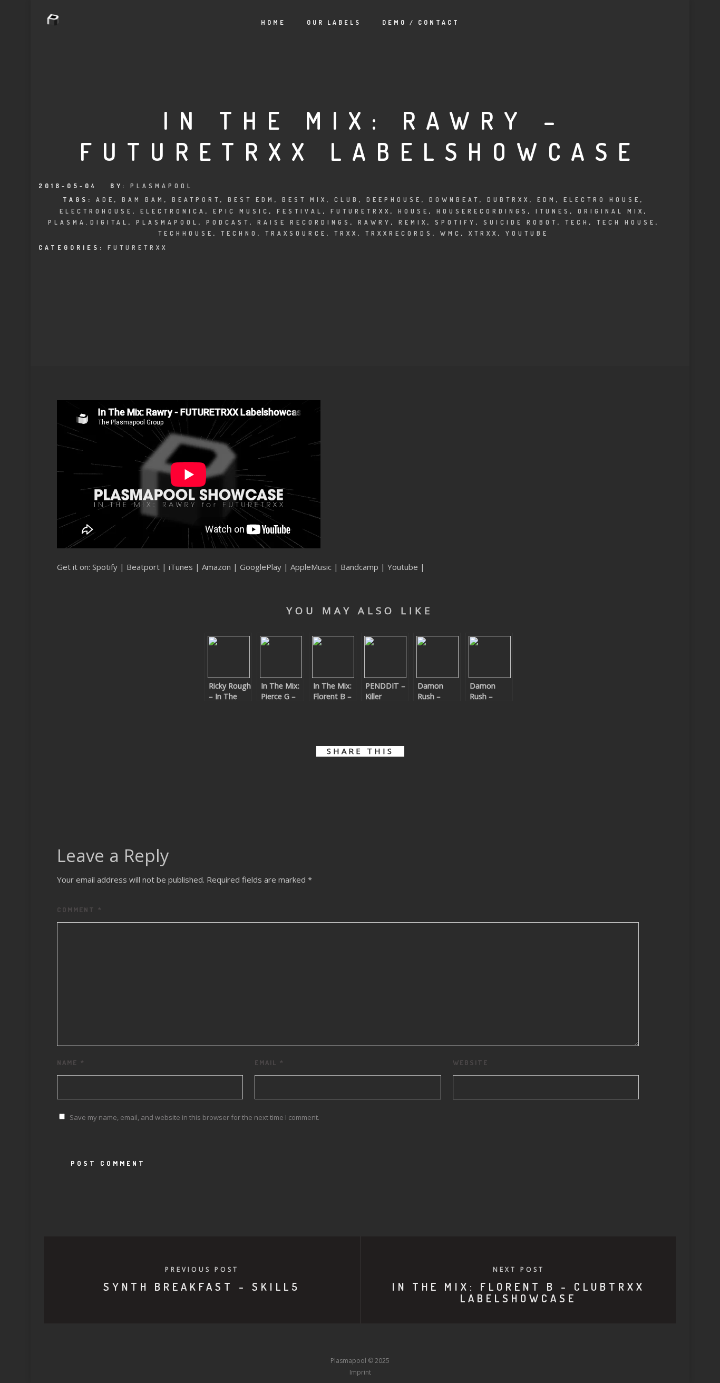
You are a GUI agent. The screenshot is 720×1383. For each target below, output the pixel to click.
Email (269, 1062)
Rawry (374, 222)
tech (577, 222)
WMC (450, 233)
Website (470, 1062)
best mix (304, 200)
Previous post (202, 1269)
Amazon (216, 567)
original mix (611, 211)
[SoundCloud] (399, 1341)
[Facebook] (282, 1341)
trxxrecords (399, 233)
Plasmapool (161, 186)
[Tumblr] (321, 1341)
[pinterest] (372, 782)
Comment (79, 909)
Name (71, 1062)
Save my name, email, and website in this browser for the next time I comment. (194, 1117)
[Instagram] (340, 1341)
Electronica (173, 211)
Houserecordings (482, 211)
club (346, 200)
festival (300, 211)
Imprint (360, 1372)
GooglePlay (260, 567)
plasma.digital (88, 222)
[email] (419, 782)
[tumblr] (395, 782)
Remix (412, 222)
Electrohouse (96, 211)
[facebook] (301, 782)
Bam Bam (143, 200)
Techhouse (185, 233)
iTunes (553, 211)
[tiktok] (438, 1341)
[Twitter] (301, 1341)
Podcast (228, 222)
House (413, 211)
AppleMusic (311, 567)
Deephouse (394, 200)
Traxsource (296, 233)
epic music (241, 211)
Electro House (601, 200)
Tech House (626, 222)
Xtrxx (483, 233)
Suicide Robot (520, 222)
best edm (251, 200)
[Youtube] (360, 1341)
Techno (239, 233)
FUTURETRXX (138, 248)
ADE (105, 200)
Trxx (346, 233)
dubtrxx (508, 200)
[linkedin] (348, 782)
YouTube (527, 233)
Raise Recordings (304, 222)
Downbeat (454, 200)
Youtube (402, 567)
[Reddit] (379, 1341)
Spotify (455, 222)
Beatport (196, 200)
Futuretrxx (360, 211)
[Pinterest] (418, 1341)
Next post (518, 1269)
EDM (546, 200)
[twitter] (324, 782)
